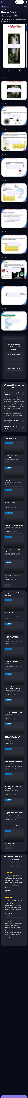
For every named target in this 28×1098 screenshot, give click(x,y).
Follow (15, 15)
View (14, 90)
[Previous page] (8, 70)
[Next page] (19, 70)
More (6, 585)
